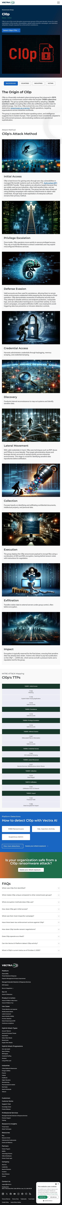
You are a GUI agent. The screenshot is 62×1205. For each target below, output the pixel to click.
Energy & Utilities (6, 1070)
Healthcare (4, 1077)
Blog (3, 1135)
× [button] (58, 1184)
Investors (4, 1171)
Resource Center (6, 1138)
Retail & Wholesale (6, 1089)
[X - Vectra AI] (7, 1194)
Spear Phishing (5, 1051)
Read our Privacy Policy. (52, 1194)
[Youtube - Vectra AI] (15, 1194)
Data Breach (5, 1035)
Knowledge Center (6, 1107)
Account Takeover (6, 1031)
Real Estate (5, 1087)
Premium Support (6, 1118)
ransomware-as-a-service (20, 108)
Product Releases (6, 1109)
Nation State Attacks (7, 1038)
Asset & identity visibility (8, 1016)
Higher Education (6, 1080)
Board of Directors (6, 1169)
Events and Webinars (7, 1142)
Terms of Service (6, 1199)
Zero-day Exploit (6, 1049)
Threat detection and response (9, 1009)
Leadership (5, 1167)
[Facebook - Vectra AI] (11, 1194)
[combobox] (56, 1184)
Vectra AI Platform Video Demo (9, 1000)
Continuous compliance (8, 1023)
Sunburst (4, 1058)
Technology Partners (7, 1153)
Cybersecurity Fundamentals (9, 1140)
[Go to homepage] (8, 2)
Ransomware (5, 1040)
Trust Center (31, 1199)
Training (4, 1120)
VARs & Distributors (7, 1156)
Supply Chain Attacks (7, 1042)
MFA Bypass (5, 1053)
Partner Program (6, 1149)
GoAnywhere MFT (50, 183)
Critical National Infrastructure (9, 1068)
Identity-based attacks (7, 1011)
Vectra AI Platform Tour (7, 1003)
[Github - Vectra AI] (26, 1194)
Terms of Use (15, 1199)
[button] (48, 1201)
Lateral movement (6, 1014)
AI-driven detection (6, 1018)
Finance (4, 1073)
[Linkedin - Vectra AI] (3, 1194)
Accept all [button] (43, 1197)
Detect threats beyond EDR (8, 1021)
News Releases (6, 1174)
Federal (4, 1075)
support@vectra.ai (6, 1184)
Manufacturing (5, 1082)
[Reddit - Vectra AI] (22, 1194)
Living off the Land (6, 1060)
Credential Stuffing (6, 1056)
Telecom (4, 1091)
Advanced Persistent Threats (9, 1033)
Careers (4, 1176)
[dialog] (48, 1192)
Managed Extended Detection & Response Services (16, 982)
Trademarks (23, 1199)
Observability (5, 973)
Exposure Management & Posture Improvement (13, 978)
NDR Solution (5, 985)
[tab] (11, 83)
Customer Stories (7, 1101)
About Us (4, 1164)
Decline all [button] (53, 1197)
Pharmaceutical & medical (8, 1084)
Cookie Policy (5, 1202)
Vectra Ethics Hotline (16, 1202)
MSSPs (3, 1151)
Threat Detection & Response (9, 976)
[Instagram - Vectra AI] (18, 1194)
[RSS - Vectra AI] (30, 1194)
